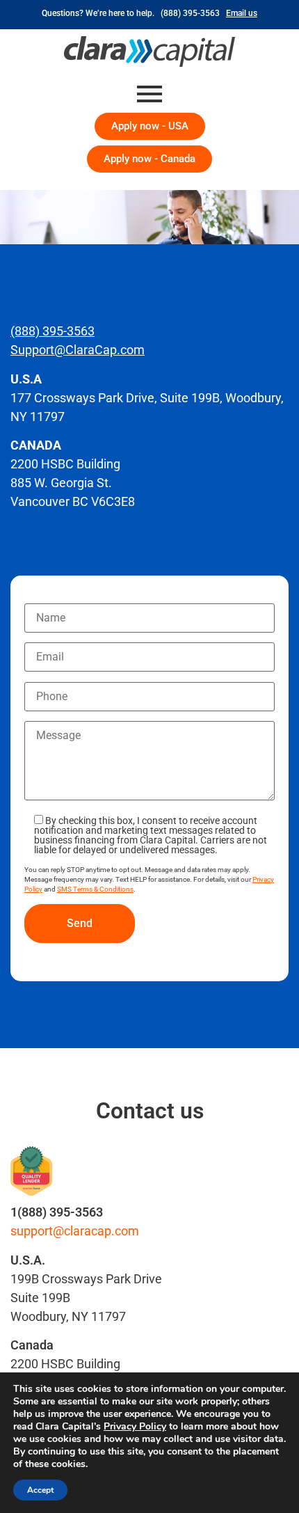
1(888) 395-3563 (56, 1212)
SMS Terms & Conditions (95, 889)
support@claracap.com (74, 1230)
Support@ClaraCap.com (77, 349)
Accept (40, 1490)
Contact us (150, 1111)
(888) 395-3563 (192, 13)
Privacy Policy (135, 1426)
